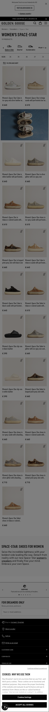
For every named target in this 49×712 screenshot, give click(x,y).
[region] (24, 688)
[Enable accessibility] (5, 707)
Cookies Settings (24, 697)
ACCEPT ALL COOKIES (24, 705)
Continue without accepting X (37, 668)
